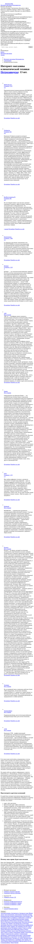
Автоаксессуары (23, 913)
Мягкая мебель (23, 941)
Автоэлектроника (9, 914)
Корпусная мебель (14, 941)
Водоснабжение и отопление (9, 936)
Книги (15, 920)
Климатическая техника (7, 916)
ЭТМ (5, 729)
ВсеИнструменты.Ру (10, 197)
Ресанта (6, 547)
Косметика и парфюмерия (25, 925)
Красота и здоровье (12, 925)
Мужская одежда (9, 929)
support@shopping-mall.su (11, 908)
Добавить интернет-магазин (12, 891)
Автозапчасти (15, 913)
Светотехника (27, 935)
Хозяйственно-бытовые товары (20, 919)
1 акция (6, 229)
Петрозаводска (9, 72)
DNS (5, 473)
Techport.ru (7, 130)
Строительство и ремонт (12, 933)
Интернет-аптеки (5, 926)
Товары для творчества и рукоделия (18, 923)
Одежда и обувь (26, 928)
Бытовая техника (27, 914)
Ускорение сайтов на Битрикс (12, 893)
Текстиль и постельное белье (13, 922)
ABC (5, 313)
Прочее (16, 942)
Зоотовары (4, 925)
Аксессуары (14, 931)
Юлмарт (6, 266)
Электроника (18, 914)
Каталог (3, 911)
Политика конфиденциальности (13, 901)
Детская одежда (27, 938)
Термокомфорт (8, 711)
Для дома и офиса (6, 919)
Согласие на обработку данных (13, 903)
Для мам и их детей (17, 938)
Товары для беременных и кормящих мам (12, 939)
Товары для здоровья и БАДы (19, 926)
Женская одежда (18, 929)
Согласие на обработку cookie (12, 904)
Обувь (2, 929)
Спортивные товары (19, 932)
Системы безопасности (23, 936)
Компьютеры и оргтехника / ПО (24, 916)
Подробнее (7, 118)
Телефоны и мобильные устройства (21, 917)
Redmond (6, 506)
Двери (12, 942)
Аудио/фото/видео (6, 917)
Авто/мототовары (6, 913)
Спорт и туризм (8, 932)
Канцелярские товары (7, 920)
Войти (2, 52)
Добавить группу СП (10, 897)
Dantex (6, 391)
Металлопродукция (6, 938)
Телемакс (6, 685)
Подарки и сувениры (23, 920)
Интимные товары (16, 928)
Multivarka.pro (8, 84)
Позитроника (7, 237)
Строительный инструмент (14, 935)
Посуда (3, 922)
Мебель (6, 941)
